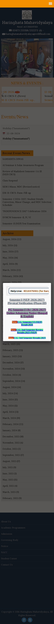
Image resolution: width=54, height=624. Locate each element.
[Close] (51, 283)
